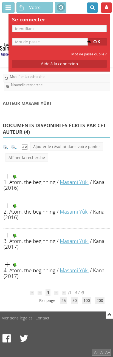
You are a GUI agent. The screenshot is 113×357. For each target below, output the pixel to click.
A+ (107, 352)
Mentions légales (17, 318)
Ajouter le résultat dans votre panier (66, 146)
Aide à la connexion (59, 64)
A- (96, 352)
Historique (60, 7)
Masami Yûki (74, 182)
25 (63, 300)
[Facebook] (6, 338)
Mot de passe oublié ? (89, 54)
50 (74, 300)
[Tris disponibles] (24, 146)
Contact (42, 318)
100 (86, 300)
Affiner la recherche (27, 157)
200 (100, 300)
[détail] (7, 176)
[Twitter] (23, 338)
